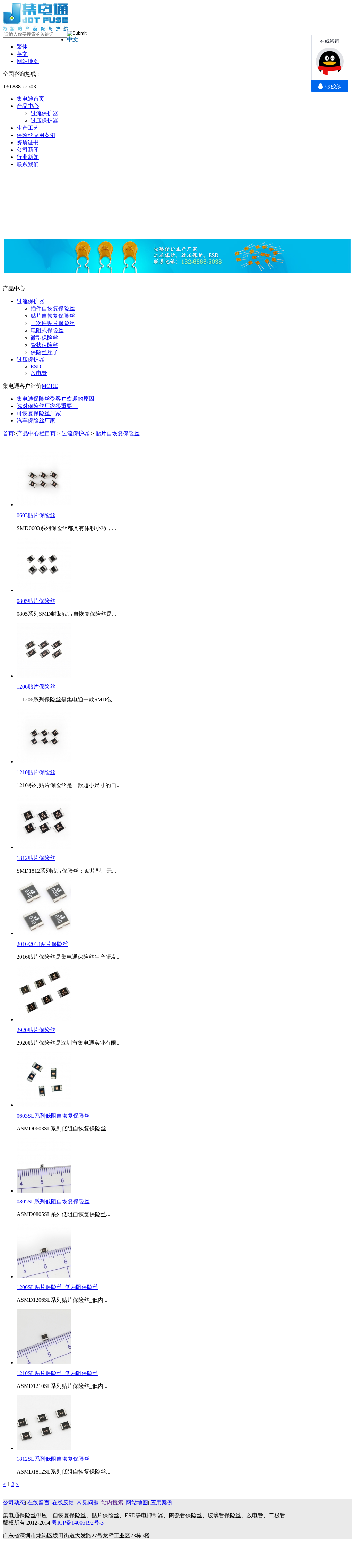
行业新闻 (28, 157)
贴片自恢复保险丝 (53, 316)
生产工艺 (28, 128)
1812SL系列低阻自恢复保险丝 (53, 1459)
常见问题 (88, 1502)
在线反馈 (63, 1502)
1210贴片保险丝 (36, 772)
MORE (50, 386)
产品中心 (28, 106)
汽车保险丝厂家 (36, 421)
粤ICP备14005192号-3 (77, 1523)
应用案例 (161, 1502)
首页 (8, 433)
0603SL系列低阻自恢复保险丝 (53, 1116)
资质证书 (28, 142)
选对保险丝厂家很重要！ (47, 406)
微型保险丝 (44, 338)
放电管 (39, 373)
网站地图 (28, 61)
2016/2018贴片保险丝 (42, 944)
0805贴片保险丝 (36, 601)
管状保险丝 (44, 345)
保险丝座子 (44, 352)
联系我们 (28, 164)
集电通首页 (30, 99)
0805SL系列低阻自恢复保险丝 (53, 1201)
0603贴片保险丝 (36, 515)
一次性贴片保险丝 (53, 323)
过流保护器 (44, 113)
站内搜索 (112, 1502)
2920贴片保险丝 (36, 1030)
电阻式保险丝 (47, 330)
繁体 (22, 47)
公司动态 (14, 1502)
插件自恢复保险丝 (53, 308)
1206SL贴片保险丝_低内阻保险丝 (57, 1287)
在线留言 (38, 1502)
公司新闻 (28, 150)
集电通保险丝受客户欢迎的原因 (55, 399)
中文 (72, 39)
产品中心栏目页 (36, 433)
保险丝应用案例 (36, 135)
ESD (36, 366)
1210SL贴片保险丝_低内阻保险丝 (57, 1373)
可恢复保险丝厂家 (39, 413)
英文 (22, 54)
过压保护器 (44, 120)
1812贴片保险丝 (36, 858)
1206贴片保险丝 (36, 687)
